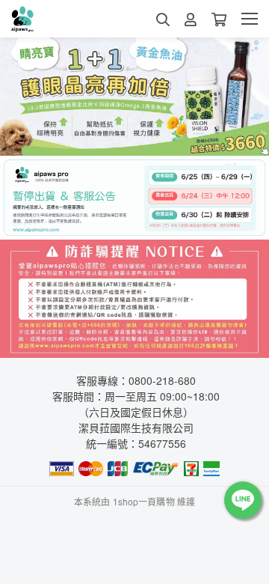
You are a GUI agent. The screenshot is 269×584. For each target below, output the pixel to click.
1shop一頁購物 (144, 501)
